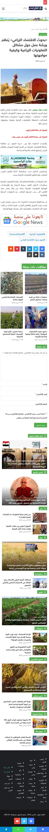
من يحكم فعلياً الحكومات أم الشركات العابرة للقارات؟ (17, 515)
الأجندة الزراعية (42, 767)
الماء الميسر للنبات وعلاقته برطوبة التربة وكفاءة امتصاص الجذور (25, 621)
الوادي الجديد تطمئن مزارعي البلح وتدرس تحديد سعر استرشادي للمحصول (26, 688)
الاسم (44, 384)
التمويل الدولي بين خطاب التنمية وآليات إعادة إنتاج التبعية (18, 527)
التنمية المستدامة (17, 234)
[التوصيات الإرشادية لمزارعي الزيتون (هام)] (12, 283)
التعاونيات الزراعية (37, 234)
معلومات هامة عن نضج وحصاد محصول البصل (38, 298)
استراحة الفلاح (31, 798)
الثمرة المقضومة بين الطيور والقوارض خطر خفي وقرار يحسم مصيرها (18, 649)
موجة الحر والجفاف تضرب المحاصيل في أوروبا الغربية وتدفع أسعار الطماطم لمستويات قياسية (17, 703)
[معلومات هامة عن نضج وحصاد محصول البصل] (36, 283)
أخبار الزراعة (43, 788)
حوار (31, 760)
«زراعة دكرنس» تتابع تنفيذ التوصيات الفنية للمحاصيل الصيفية (13, 334)
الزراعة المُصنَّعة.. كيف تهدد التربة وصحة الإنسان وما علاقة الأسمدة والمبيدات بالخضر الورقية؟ (18, 636)
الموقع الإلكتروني (41, 403)
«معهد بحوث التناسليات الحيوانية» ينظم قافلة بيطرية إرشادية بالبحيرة (36, 334)
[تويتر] (35, 248)
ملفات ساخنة (31, 791)
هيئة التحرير (9, 777)
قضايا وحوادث (20, 764)
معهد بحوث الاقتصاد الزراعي (32, 239)
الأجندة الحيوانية (42, 781)
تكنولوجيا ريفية (42, 796)
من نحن (7, 783)
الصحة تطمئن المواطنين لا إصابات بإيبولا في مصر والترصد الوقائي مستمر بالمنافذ (18, 739)
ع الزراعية (18, 774)
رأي (20, 770)
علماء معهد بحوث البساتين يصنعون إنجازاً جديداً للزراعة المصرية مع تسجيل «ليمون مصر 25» (26, 501)
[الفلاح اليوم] (32, 8)
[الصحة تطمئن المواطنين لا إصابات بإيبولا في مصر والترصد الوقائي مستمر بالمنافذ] (40, 740)
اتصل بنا (7, 771)
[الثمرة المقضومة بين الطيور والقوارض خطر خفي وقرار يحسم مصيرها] (40, 650)
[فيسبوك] (42, 248)
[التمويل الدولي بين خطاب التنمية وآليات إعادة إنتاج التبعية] (40, 529)
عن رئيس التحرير (8, 789)
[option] (24, 490)
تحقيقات (18, 778)
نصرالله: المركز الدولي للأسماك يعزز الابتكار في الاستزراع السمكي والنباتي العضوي (17, 582)
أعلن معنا (7, 767)
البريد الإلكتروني (41, 393)
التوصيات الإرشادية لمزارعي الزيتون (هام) (12, 298)
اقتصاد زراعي (31, 773)
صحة (42, 801)
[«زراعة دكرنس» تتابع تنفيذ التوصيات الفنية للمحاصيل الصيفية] (12, 317)
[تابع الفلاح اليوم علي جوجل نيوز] (24, 219)
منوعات (18, 797)
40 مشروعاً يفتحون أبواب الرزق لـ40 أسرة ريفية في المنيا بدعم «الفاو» (17, 721)
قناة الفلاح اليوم (41, 774)
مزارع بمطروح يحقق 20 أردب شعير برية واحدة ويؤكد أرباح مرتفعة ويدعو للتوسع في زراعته (26, 566)
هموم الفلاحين (20, 791)
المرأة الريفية (21, 784)
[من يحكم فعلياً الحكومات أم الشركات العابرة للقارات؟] (40, 518)
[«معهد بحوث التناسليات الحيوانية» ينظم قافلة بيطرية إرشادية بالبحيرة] (36, 317)
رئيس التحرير (43, 760)
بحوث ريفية (31, 784)
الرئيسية (42, 28)
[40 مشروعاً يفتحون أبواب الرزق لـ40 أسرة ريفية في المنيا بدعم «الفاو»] (40, 723)
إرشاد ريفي (34, 28)
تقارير (30, 778)
